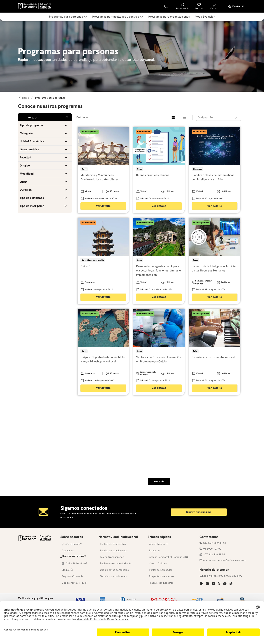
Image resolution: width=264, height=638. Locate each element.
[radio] (173, 117)
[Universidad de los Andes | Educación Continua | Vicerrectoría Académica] (34, 540)
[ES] (236, 6)
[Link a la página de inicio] (26, 97)
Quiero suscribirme (199, 512)
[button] (45, 125)
